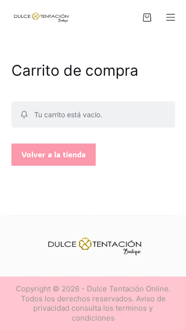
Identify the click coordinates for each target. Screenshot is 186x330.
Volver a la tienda (53, 154)
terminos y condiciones (112, 313)
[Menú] (170, 17)
